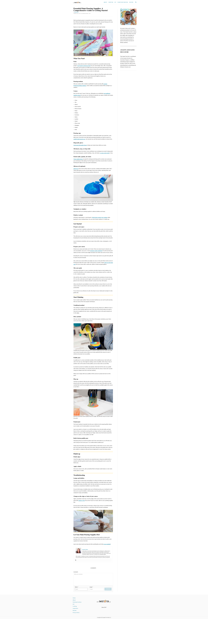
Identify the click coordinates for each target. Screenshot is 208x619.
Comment (76, 572)
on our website (107, 544)
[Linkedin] (75, 560)
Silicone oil (76, 168)
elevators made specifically (96, 250)
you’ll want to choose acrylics (84, 65)
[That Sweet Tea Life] (83, 2)
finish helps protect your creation (99, 217)
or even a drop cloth (104, 153)
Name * (76, 587)
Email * (91, 587)
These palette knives (78, 159)
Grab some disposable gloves (80, 145)
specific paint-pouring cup (79, 139)
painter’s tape (81, 500)
